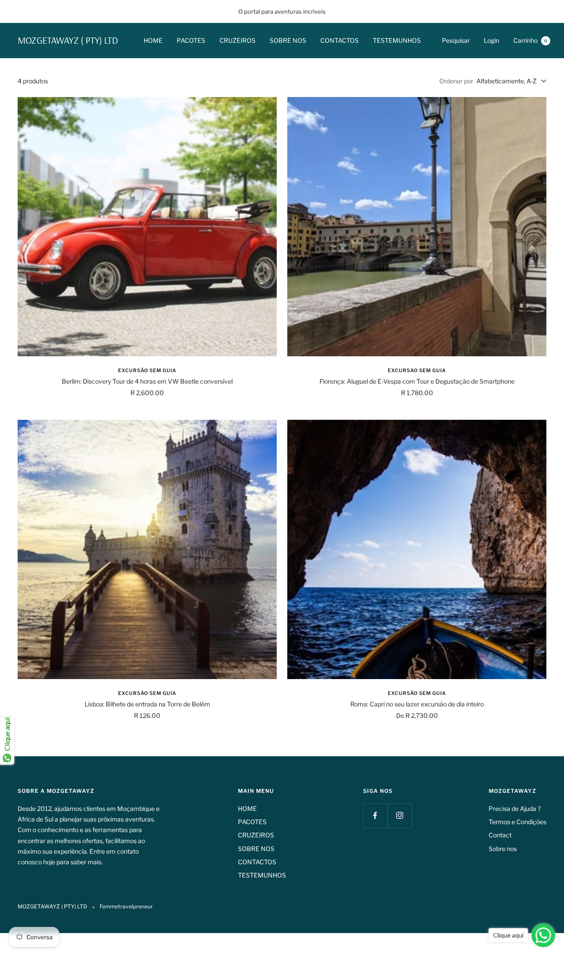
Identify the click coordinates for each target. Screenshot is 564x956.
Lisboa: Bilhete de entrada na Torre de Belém (147, 704)
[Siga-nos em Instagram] (399, 815)
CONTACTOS (339, 40)
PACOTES (191, 40)
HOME (153, 40)
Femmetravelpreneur (126, 906)
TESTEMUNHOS (397, 40)
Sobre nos (503, 848)
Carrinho (530, 40)
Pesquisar (456, 40)
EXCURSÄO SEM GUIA (147, 370)
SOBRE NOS (288, 40)
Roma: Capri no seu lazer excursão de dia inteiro (417, 704)
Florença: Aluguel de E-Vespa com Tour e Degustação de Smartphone (417, 381)
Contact (500, 835)
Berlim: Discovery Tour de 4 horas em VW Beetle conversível (147, 381)
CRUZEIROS (237, 40)
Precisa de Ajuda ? (515, 808)
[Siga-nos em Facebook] (375, 815)
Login (491, 40)
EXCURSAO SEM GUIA (417, 370)
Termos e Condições (517, 821)
